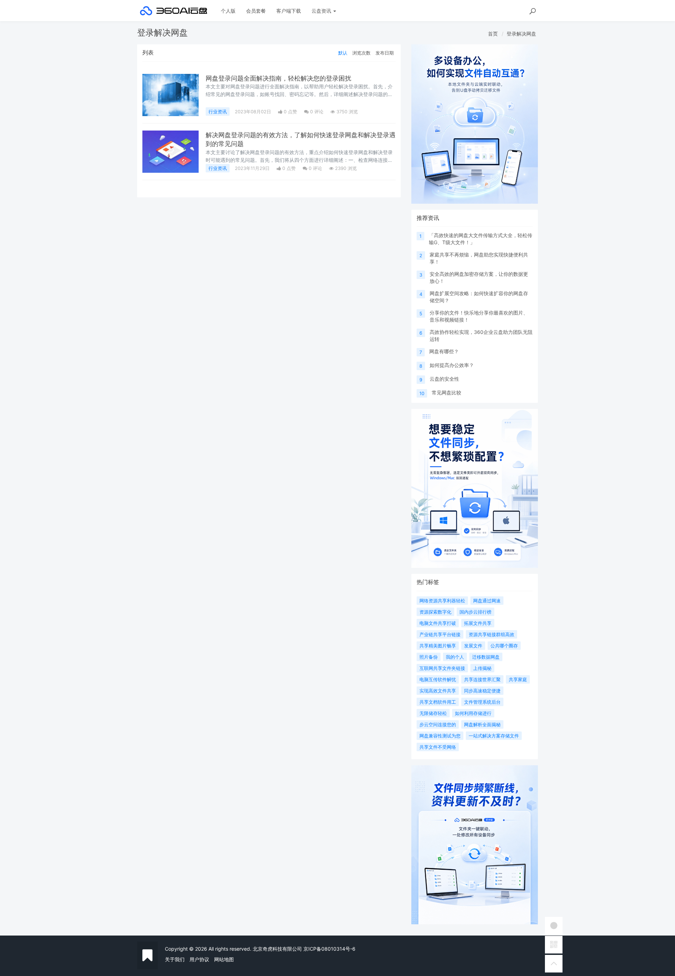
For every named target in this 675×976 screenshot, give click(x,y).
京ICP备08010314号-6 (329, 949)
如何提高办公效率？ (452, 365)
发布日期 (384, 53)
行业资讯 (217, 111)
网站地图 (224, 959)
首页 (493, 34)
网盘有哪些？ (444, 351)
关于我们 (175, 959)
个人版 (228, 11)
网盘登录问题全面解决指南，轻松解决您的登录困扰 (278, 78)
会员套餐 (256, 11)
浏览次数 (361, 53)
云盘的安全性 (444, 379)
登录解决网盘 (521, 34)
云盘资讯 (322, 11)
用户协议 (199, 959)
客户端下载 (288, 11)
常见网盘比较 (446, 392)
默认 (342, 53)
